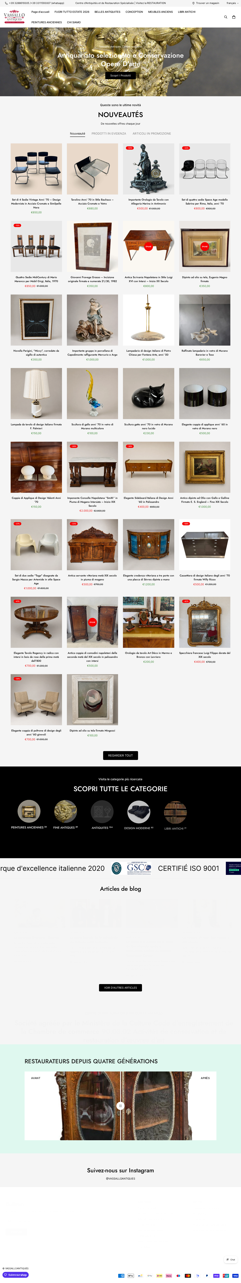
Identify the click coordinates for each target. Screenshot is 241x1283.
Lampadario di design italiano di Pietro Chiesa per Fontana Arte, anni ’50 (148, 353)
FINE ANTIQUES (65, 827)
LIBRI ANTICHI (186, 11)
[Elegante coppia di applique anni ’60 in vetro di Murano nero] (205, 393)
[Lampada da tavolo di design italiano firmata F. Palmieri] (36, 393)
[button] (234, 17)
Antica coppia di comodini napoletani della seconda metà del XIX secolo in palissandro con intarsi (92, 657)
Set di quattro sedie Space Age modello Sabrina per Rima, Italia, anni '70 (205, 201)
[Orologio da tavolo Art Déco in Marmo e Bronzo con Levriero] (148, 622)
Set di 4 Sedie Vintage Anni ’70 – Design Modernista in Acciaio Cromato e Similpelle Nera (36, 203)
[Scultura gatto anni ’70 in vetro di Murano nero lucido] (148, 393)
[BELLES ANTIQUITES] (65, 811)
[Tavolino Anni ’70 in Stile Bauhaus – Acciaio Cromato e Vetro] (92, 168)
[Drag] (120, 1105)
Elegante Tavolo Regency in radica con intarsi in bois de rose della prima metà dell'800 (36, 657)
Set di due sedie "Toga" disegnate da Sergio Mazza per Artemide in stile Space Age (36, 579)
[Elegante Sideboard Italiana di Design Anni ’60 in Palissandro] (148, 467)
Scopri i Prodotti (120, 75)
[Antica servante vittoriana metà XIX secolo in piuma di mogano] (92, 544)
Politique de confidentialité (206, 1225)
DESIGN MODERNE (138, 827)
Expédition (196, 1213)
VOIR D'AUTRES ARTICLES (120, 987)
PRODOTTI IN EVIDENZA (109, 133)
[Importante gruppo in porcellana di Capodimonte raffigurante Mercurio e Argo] (92, 320)
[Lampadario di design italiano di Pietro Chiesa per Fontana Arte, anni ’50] (148, 320)
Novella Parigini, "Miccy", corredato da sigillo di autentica (36, 353)
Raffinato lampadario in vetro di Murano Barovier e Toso (205, 353)
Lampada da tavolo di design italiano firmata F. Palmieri (36, 426)
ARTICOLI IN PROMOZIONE (152, 133)
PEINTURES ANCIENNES (46, 22)
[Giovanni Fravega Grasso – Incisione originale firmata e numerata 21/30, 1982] (92, 246)
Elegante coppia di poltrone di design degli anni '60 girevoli (36, 732)
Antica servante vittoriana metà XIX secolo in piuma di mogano (92, 577)
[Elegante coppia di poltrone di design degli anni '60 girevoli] (36, 699)
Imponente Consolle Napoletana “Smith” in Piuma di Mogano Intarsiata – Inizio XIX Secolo (92, 502)
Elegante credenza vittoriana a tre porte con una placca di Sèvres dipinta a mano (148, 577)
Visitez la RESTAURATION (151, 3)
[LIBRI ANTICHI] (175, 811)
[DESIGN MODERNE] (138, 811)
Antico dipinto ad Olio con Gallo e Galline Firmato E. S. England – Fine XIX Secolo (204, 500)
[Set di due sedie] (36, 544)
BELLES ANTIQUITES (107, 11)
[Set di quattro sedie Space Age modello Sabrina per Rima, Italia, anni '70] (205, 168)
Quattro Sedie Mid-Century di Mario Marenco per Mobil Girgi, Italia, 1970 (36, 279)
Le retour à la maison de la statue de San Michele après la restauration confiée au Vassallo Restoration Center (146, 948)
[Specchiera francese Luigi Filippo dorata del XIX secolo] (205, 622)
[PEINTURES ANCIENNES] (29, 811)
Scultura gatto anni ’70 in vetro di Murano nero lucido (148, 426)
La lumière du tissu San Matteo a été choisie (202, 939)
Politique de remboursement (207, 1230)
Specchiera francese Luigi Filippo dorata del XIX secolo (204, 655)
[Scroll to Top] (234, 1265)
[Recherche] (225, 17)
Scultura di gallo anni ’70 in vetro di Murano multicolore (92, 426)
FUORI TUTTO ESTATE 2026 (72, 11)
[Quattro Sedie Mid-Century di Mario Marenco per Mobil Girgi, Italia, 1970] (36, 246)
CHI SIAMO (74, 22)
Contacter (196, 1219)
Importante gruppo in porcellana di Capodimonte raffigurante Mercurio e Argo (92, 353)
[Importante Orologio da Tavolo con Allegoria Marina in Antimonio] (148, 168)
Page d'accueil (40, 11)
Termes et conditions (203, 1208)
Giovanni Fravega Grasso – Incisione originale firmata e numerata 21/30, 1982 (92, 279)
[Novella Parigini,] (36, 320)
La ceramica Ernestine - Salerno (33, 937)
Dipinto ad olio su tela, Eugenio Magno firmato (204, 279)
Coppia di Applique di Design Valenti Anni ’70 (36, 500)
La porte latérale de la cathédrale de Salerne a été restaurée (90, 939)
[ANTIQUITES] (102, 811)
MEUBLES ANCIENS (160, 11)
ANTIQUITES (102, 827)
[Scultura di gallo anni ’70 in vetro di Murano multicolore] (92, 393)
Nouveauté (77, 133)
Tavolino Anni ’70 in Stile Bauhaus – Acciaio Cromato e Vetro (92, 201)
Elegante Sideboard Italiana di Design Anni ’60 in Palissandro (148, 500)
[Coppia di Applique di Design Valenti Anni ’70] (36, 467)
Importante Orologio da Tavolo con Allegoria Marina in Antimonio (149, 201)
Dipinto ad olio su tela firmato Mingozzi (92, 730)
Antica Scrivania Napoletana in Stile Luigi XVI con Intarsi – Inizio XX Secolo (148, 279)
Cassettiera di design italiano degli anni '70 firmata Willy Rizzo (205, 577)
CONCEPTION (134, 11)
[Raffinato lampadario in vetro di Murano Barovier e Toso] (205, 320)
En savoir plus (19, 961)
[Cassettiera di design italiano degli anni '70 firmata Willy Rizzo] (205, 544)
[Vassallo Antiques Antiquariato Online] (14, 17)
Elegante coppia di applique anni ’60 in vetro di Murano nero (205, 426)
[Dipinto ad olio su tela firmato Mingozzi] (92, 699)
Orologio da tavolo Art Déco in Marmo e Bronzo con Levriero (148, 655)
